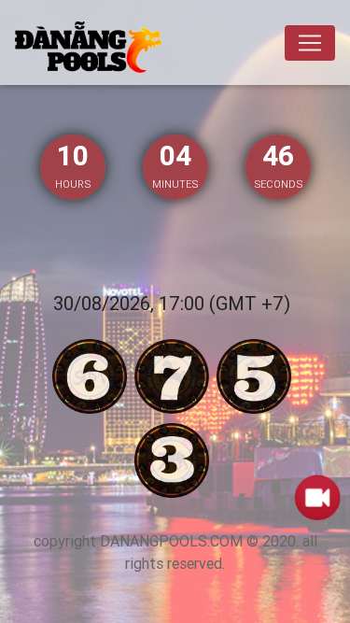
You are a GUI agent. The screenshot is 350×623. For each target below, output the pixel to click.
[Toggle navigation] (310, 43)
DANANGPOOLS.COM (171, 540)
